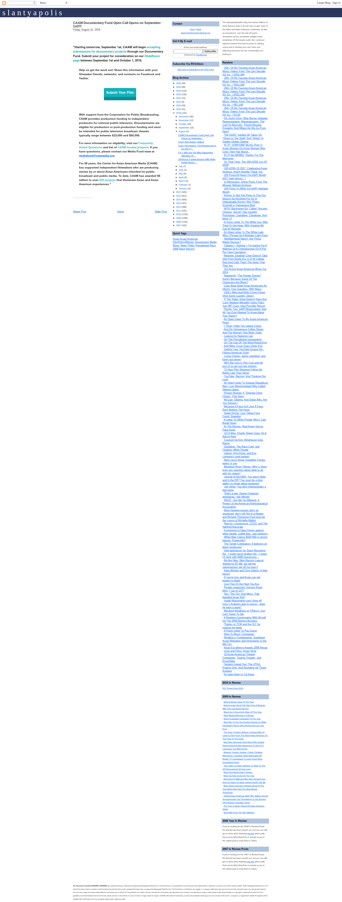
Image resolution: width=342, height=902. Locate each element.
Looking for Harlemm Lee (238, 336)
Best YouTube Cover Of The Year (239, 776)
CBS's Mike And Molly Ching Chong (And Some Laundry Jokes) (243, 294)
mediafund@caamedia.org (96, 155)
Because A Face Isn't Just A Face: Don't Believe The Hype (243, 408)
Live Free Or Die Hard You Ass (241, 584)
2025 (178, 87)
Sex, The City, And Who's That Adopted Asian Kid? (240, 595)
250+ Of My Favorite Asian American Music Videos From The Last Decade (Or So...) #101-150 (244, 91)
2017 (178, 192)
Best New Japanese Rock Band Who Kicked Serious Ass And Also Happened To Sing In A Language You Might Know (243, 745)
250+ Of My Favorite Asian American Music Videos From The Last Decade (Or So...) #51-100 (244, 101)
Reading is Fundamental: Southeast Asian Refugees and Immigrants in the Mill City (244, 641)
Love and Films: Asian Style (240, 650)
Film (175, 242)
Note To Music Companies (239, 634)
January (183, 188)
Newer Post (79, 211)
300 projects (107, 180)
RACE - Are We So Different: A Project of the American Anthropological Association (245, 503)
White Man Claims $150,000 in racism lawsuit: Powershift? (245, 539)
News (183, 245)
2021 (178, 102)
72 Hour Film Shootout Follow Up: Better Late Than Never (242, 371)
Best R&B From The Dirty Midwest (239, 812)
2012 (178, 207)
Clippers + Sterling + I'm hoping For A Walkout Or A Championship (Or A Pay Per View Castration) (244, 249)
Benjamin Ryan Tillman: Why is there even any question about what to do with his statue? (244, 470)
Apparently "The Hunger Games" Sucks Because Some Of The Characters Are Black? (241, 279)
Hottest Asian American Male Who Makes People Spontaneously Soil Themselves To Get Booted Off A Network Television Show (245, 799)
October (183, 124)
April (181, 177)
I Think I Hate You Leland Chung (242, 325)
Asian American (189, 238)
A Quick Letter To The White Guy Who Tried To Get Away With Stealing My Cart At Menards (245, 225)
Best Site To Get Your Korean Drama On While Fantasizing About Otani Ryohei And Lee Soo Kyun (244, 725)
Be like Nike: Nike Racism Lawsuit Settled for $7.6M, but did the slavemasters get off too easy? (243, 564)
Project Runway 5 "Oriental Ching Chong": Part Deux (242, 394)
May (181, 173)
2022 (178, 98)
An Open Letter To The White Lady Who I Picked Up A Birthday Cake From (245, 234)
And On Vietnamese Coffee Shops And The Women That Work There (242, 331)
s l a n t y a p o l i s (32, 12)
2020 (178, 105)
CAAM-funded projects (133, 147)
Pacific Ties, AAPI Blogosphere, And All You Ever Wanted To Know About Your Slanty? (244, 312)
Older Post (161, 211)
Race (182, 248)
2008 (178, 222)
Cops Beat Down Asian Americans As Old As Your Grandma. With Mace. (244, 287)
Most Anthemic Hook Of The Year (239, 702)
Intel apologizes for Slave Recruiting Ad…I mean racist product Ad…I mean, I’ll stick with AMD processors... (245, 554)
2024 (178, 91)
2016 (178, 196)
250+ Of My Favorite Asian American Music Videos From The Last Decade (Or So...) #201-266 (244, 71)
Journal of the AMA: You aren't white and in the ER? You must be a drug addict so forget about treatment (244, 480)
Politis (191, 245)
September (184, 127)
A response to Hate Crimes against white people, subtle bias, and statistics (245, 532)
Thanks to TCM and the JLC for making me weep (241, 626)
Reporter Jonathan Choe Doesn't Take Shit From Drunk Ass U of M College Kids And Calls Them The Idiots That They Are (244, 260)
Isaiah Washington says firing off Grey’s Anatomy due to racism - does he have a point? (243, 604)
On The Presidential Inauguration (243, 339)
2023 (178, 94)
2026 (178, 83)
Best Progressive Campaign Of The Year (242, 719)
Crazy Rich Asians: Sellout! (191, 142)
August (182, 131)
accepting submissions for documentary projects (116, 49)
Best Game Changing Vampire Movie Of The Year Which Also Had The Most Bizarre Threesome (243, 789)
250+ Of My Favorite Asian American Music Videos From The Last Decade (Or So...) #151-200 (244, 81)
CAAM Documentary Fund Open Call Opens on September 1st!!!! (117, 24)
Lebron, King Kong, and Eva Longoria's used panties (239, 455)
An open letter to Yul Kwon (239, 674)
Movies (190, 242)
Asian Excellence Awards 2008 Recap (245, 647)
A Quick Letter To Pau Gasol (240, 630)
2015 (178, 199)
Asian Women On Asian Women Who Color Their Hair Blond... (243, 150)
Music (176, 245)
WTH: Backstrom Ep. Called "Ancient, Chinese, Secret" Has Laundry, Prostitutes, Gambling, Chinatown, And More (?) (245, 213)
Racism (190, 248)
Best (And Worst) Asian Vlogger (238, 772)
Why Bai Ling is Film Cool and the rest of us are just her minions (242, 364)
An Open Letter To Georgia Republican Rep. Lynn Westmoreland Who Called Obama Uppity (245, 386)
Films (182, 242)
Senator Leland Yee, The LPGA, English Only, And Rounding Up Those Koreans (244, 667)
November (184, 120)
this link (250, 833)
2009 (178, 218)
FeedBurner (201, 55)
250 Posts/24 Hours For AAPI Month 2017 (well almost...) (244, 177)
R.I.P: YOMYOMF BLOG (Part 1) (243, 144)
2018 (178, 113)
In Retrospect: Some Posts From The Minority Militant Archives (244, 183)
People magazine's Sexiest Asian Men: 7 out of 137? (242, 589)
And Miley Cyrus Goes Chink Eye (243, 345)
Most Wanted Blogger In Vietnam (239, 715)
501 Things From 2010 (232, 688)
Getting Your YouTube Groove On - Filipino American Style (243, 351)
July (181, 166)
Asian (176, 238)
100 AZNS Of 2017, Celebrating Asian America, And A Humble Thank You (244, 170)
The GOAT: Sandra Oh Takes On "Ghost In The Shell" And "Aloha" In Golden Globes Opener (242, 138)
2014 (178, 203)
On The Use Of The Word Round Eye (245, 342)
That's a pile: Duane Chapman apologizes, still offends (240, 495)
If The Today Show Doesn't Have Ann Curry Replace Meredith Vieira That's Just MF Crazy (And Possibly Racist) (244, 302)
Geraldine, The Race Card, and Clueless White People (240, 448)
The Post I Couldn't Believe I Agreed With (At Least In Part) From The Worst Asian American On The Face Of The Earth (245, 735)
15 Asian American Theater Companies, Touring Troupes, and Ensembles (241, 658)
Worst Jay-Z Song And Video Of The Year (243, 712)
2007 (178, 225)
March (182, 181)
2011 (178, 210)
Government (202, 242)
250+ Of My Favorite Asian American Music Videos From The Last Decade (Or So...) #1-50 (244, 111)
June (181, 170)
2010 (178, 214)
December (184, 116)
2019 (178, 109)
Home (120, 211)
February (183, 185)
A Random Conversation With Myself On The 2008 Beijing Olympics (244, 619)
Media (213, 242)
